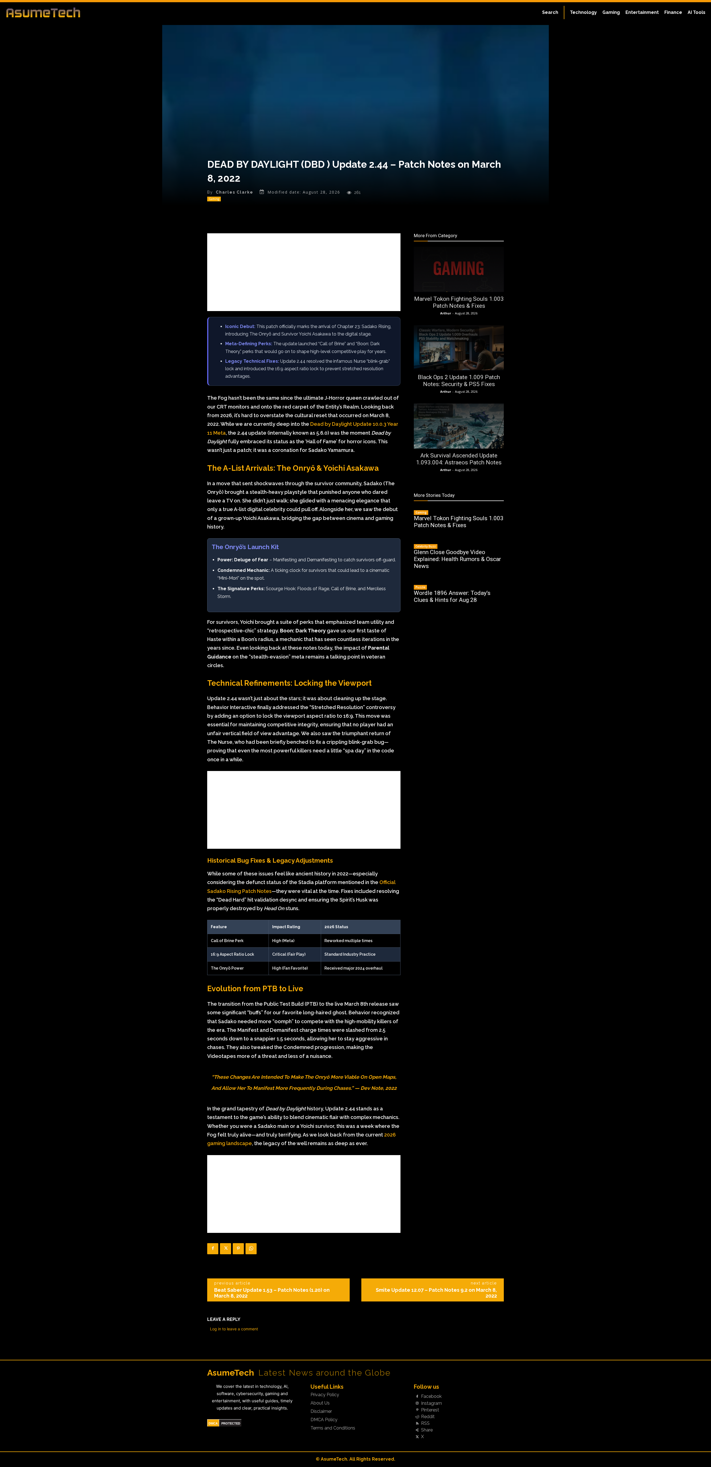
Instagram (431, 1403)
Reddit (428, 1417)
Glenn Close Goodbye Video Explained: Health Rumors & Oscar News (457, 559)
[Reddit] (417, 1416)
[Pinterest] (238, 1248)
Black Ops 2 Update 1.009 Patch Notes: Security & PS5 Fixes (459, 380)
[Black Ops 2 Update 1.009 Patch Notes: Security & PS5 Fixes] (459, 347)
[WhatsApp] (251, 1248)
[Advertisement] (303, 272)
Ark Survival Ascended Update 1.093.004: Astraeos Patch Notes (459, 459)
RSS (425, 1423)
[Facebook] (212, 1248)
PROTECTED (230, 1423)
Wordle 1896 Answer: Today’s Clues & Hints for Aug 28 (452, 596)
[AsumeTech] (87, 12)
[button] (550, 12)
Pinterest (430, 1410)
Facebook (431, 1396)
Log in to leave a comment (234, 1328)
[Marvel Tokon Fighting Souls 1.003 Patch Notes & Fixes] (459, 269)
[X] (225, 1248)
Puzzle (420, 587)
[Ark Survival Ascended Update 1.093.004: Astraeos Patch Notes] (459, 426)
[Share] (417, 1430)
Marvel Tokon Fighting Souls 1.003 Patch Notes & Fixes (459, 302)
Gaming (214, 199)
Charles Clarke (234, 192)
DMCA (213, 1423)
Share (427, 1430)
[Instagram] (417, 1403)
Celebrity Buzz (425, 546)
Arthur (445, 313)
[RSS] (417, 1423)
